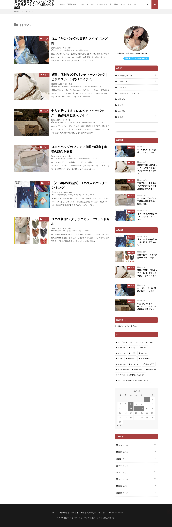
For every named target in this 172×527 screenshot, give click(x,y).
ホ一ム (62, 4)
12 (131, 408)
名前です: (121, 53)
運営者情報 (71, 4)
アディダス (131, 358)
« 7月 (119, 425)
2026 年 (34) (123, 445)
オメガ (133, 353)
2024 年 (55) (123, 459)
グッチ (120, 358)
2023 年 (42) (123, 466)
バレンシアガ (149, 364)
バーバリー (152, 369)
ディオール (122, 347)
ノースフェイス (137, 342)
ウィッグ (122, 82)
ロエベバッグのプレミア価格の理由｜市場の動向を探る (79, 149)
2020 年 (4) (122, 486)
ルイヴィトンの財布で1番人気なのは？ (131, 375)
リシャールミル (123, 369)
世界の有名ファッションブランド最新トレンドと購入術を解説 (34, 4)
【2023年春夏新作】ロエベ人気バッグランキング (80, 185)
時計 (92, 4)
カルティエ (122, 364)
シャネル (134, 347)
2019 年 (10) (123, 493)
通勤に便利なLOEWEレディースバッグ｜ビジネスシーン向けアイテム (79, 77)
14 (142, 408)
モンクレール (145, 358)
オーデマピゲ (138, 369)
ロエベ (85, 50)
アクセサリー (102, 4)
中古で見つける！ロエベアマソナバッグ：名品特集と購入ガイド (77, 113)
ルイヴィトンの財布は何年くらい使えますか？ (134, 380)
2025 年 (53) (123, 452)
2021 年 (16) (123, 479)
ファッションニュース (129, 4)
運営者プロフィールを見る (136, 58)
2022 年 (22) (123, 473)
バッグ (81, 4)
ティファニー (135, 364)
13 (136, 408)
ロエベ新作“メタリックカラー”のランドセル (80, 221)
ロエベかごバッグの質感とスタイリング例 (79, 41)
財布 (116, 4)
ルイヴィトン (122, 342)
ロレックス (122, 353)
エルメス (144, 353)
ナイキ (150, 342)
